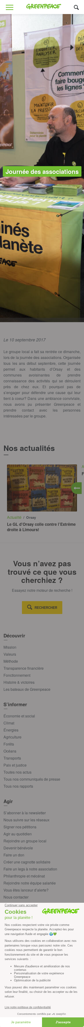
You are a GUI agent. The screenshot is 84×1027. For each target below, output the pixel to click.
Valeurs (10, 654)
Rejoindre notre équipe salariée (30, 883)
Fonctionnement (17, 675)
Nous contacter (16, 897)
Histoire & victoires (19, 682)
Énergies (11, 730)
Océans (10, 751)
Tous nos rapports (18, 786)
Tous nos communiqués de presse (32, 779)
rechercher (46, 607)
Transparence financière (24, 668)
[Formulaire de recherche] (76, 7)
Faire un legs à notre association (30, 869)
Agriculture (12, 737)
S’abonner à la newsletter (25, 812)
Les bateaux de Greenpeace (27, 689)
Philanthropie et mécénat (24, 876)
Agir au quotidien (18, 834)
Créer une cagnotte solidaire (27, 862)
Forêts (9, 744)
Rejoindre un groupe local (25, 841)
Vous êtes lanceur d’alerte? (26, 890)
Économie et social (19, 716)
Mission (10, 647)
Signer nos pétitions (20, 827)
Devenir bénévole (18, 848)
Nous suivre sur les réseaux (26, 819)
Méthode (11, 661)
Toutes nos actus (18, 772)
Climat (9, 723)
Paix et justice (15, 765)
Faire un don (14, 855)
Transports (12, 758)
